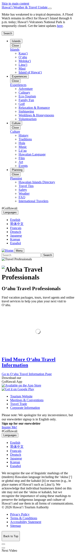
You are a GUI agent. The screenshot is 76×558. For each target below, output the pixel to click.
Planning (17, 169)
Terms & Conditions (23, 518)
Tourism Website (21, 396)
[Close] (50, 8)
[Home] (8, 250)
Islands (16, 41)
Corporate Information (25, 407)
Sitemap (15, 525)
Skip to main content (15, 3)
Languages (10, 212)
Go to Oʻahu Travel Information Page (27, 374)
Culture (16, 123)
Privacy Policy (20, 514)
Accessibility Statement (25, 522)
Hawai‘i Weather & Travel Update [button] (25, 7)
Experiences (19, 76)
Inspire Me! (9, 427)
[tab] (38, 7)
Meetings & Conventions (26, 400)
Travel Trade (18, 404)
